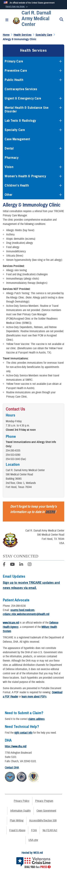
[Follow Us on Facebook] (4, 565)
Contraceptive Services (21, 89)
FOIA (34, 830)
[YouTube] (12, 565)
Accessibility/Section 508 (43, 820)
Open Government (46, 811)
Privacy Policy (21, 801)
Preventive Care (16, 71)
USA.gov (33, 840)
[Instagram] (29, 565)
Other (8, 195)
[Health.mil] (22, 776)
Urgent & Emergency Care (23, 98)
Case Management (17, 139)
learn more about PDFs (34, 696)
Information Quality (20, 811)
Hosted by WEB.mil (32, 853)
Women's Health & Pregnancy (25, 176)
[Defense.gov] (10, 776)
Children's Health (17, 185)
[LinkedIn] (21, 565)
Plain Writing (16, 820)
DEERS (50, 512)
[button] (17, 7)
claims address (36, 719)
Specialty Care (15, 130)
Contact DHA (12, 767)
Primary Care (14, 61)
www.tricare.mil (11, 623)
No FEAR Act (50, 830)
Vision (9, 167)
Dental (9, 148)
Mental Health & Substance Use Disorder (26, 109)
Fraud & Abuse (17, 830)
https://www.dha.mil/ (16, 746)
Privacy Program (44, 801)
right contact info (23, 733)
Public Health (14, 80)
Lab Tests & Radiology (20, 121)
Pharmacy (11, 158)
